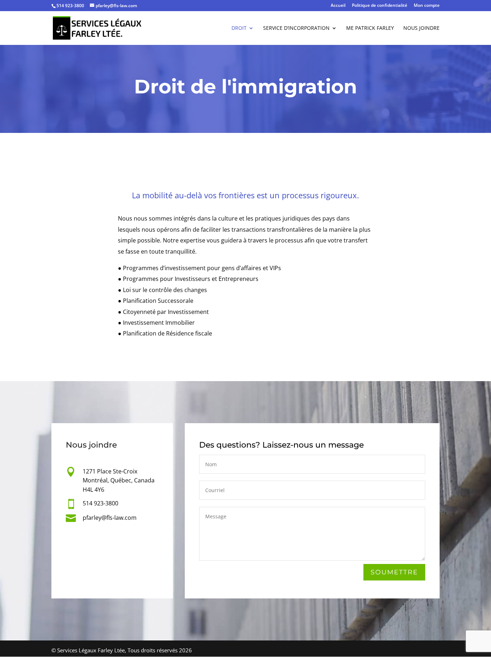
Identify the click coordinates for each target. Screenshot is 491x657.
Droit (239, 28)
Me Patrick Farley (370, 28)
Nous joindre (421, 28)
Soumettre (394, 572)
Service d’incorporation (296, 28)
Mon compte (427, 5)
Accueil (338, 5)
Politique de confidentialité (379, 5)
